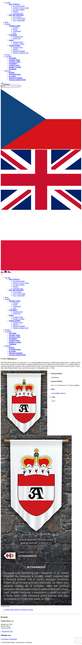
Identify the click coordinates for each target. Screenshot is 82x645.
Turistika (15, 27)
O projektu (8, 56)
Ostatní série (17, 38)
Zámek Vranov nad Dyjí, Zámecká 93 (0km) (19, 609)
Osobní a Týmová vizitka (21, 8)
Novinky (7, 54)
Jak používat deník (19, 6)
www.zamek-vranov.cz (58, 393)
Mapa (6, 22)
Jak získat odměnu (18, 9)
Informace (8, 71)
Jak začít (7, 2)
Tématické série (18, 36)
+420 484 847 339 (6, 631)
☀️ (2, 88)
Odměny (15, 11)
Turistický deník (18, 42)
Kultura (15, 29)
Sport (14, 33)
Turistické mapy (18, 47)
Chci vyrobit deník (19, 20)
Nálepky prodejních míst (20, 53)
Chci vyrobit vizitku (19, 18)
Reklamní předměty (19, 51)
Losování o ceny (18, 13)
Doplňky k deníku (18, 44)
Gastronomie (17, 31)
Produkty (8, 24)
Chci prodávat (17, 17)
